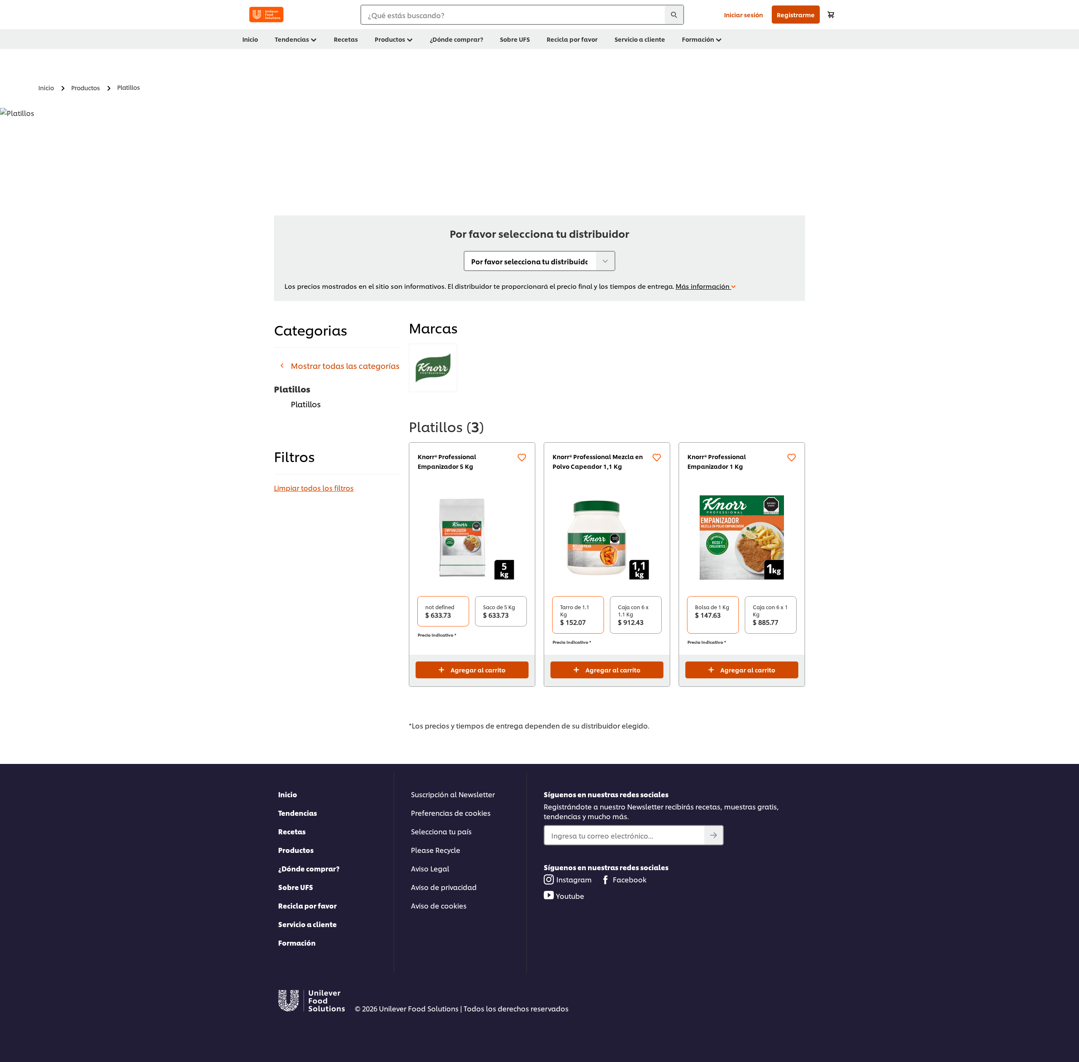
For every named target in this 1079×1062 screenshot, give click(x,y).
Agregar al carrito (478, 670)
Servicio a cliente (307, 924)
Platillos (306, 403)
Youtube (570, 896)
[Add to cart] (831, 14)
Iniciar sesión (743, 15)
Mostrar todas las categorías (345, 365)
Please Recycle (435, 850)
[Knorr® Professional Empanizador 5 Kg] (472, 537)
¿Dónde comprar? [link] (456, 39)
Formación (297, 942)
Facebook (630, 879)
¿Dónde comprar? (309, 868)
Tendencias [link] (292, 39)
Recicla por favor (307, 905)
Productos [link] (390, 39)
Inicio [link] (250, 39)
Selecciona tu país (441, 831)
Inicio (287, 794)
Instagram (574, 879)
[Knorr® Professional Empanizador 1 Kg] (741, 537)
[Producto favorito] (521, 457)
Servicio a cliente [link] (640, 39)
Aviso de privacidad (444, 887)
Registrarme (796, 15)
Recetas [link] (346, 39)
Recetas (292, 831)
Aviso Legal (430, 868)
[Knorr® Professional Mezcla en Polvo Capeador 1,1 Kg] (607, 537)
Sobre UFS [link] (515, 39)
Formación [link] (698, 39)
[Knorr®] (433, 368)
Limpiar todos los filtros (314, 487)
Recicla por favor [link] (572, 39)
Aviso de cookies (439, 905)
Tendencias (297, 812)
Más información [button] (703, 286)
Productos (296, 850)
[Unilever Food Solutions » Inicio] (266, 14)
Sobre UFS (295, 887)
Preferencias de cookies (451, 812)
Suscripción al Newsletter (453, 794)
